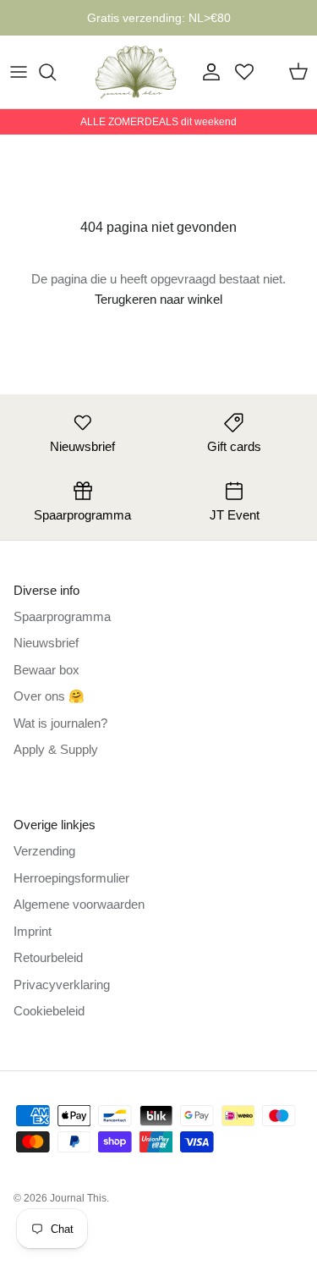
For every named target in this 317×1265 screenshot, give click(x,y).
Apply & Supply (56, 749)
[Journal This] (136, 72)
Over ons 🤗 (49, 696)
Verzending (44, 851)
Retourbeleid (48, 957)
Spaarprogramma (62, 616)
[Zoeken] (55, 72)
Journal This (78, 1198)
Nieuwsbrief (46, 642)
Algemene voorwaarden (79, 904)
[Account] (207, 72)
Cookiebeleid (49, 1011)
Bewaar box (46, 670)
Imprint (33, 931)
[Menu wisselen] (18, 72)
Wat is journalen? (60, 723)
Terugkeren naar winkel (158, 299)
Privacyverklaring (62, 984)
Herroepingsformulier (71, 878)
